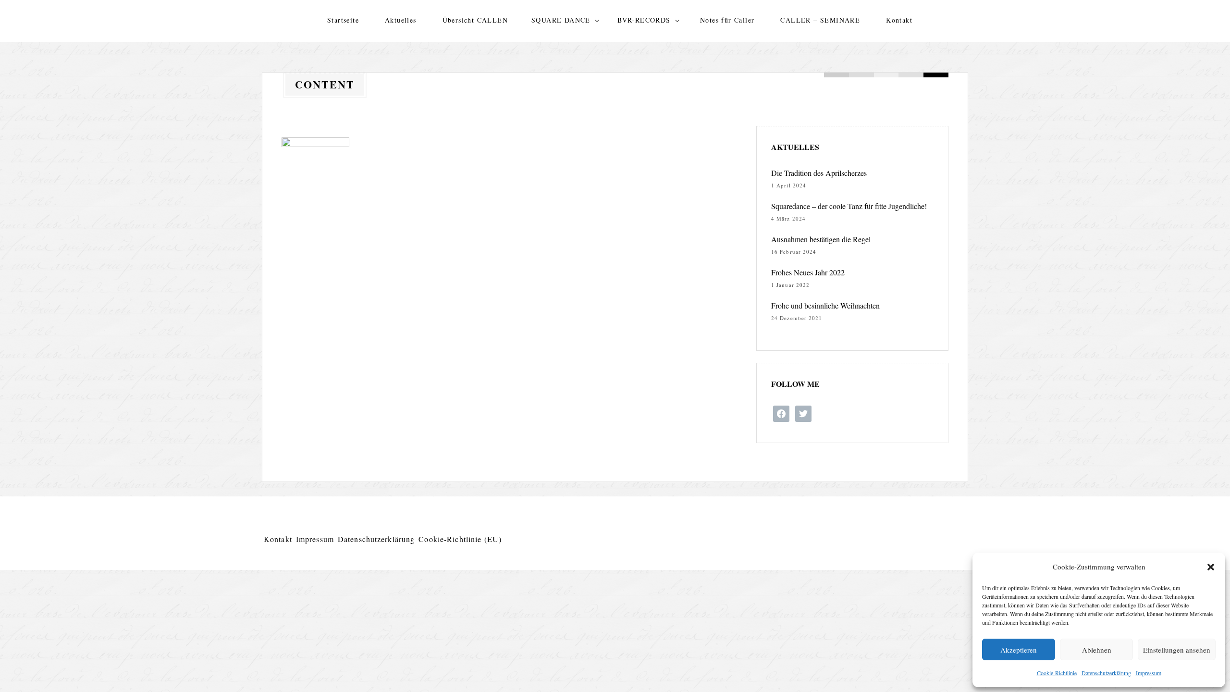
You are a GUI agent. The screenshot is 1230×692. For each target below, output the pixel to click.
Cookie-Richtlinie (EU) (460, 539)
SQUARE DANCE (560, 20)
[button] (1211, 567)
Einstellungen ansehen (1176, 650)
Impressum (1148, 673)
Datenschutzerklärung (1106, 673)
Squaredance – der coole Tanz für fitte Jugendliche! (849, 206)
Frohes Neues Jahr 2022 (808, 272)
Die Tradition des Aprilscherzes (819, 173)
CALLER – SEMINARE (820, 20)
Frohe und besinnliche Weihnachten (825, 305)
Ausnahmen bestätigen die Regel (821, 239)
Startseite (343, 20)
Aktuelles (401, 20)
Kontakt (899, 20)
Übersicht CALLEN (475, 20)
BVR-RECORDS (643, 20)
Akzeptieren (1018, 650)
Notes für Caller (727, 20)
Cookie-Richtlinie (1057, 673)
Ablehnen (1096, 650)
